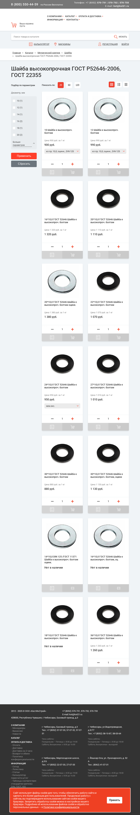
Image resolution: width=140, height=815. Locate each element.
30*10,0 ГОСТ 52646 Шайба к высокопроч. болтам (60, 475)
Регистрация (110, 44)
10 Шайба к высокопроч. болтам (58, 131)
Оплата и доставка (90, 16)
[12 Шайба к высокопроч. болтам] (108, 109)
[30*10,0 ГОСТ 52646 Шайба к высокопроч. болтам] (62, 453)
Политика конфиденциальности (22, 758)
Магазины (64, 44)
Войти (125, 44)
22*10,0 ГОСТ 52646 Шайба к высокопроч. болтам (106, 303)
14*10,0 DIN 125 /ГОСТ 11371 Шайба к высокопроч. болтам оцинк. (61, 559)
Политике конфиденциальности (61, 807)
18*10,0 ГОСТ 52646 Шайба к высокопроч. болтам (60, 637)
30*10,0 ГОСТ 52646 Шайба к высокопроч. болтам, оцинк (106, 475)
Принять (114, 800)
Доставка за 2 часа (22, 751)
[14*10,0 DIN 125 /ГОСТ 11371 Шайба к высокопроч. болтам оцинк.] (62, 536)
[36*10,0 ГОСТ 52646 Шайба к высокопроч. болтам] (108, 615)
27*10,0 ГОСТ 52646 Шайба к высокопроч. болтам (106, 386)
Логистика (17, 769)
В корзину (72, 172)
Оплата (16, 745)
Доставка (17, 748)
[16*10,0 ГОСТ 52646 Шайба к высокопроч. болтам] (62, 199)
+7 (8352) (96, 2)
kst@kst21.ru (75, 714)
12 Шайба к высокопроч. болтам (104, 131)
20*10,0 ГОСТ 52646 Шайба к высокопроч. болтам (106, 221)
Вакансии (17, 731)
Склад (15, 766)
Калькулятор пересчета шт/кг (19, 776)
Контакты (72, 19)
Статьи (16, 772)
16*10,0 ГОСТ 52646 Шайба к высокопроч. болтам (60, 221)
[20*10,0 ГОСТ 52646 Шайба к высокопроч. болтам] (108, 199)
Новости (16, 734)
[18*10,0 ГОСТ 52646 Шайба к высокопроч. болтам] (62, 615)
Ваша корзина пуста (26, 24)
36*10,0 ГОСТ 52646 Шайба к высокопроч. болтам (106, 637)
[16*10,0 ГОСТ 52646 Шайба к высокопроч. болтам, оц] (108, 536)
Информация (55, 19)
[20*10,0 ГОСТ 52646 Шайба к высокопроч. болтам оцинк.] (62, 281)
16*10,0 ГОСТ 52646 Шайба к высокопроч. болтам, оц (106, 558)
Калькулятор (41, 44)
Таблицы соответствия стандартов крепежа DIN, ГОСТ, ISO (23, 784)
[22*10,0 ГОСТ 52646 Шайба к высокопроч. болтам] (108, 281)
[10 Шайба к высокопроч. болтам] (62, 109)
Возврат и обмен (21, 753)
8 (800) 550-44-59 (24, 4)
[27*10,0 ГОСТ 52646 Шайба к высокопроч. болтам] (108, 364)
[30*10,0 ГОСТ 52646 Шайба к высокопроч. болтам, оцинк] (108, 453)
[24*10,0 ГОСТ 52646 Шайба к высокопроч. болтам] (62, 364)
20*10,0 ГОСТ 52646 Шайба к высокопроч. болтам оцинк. (60, 303)
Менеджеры (18, 728)
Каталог (70, 16)
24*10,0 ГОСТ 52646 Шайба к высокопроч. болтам (60, 386)
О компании (54, 16)
